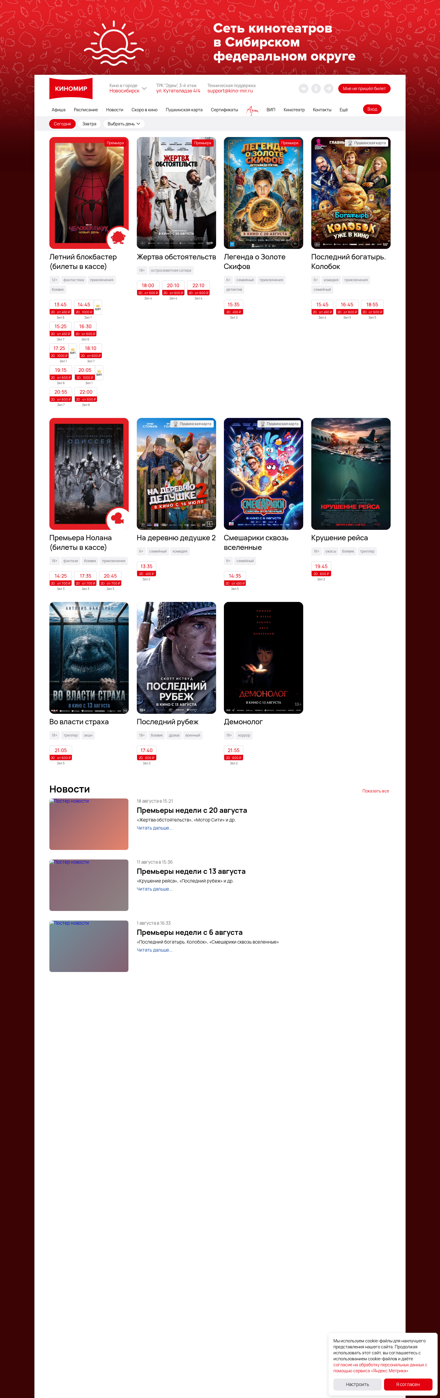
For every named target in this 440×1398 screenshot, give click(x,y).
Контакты (322, 109)
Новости (114, 109)
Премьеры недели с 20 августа (192, 810)
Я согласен (408, 1384)
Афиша (59, 109)
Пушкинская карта (184, 109)
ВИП (271, 109)
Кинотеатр (294, 109)
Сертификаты (224, 109)
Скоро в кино (144, 109)
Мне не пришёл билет (364, 88)
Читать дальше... (155, 827)
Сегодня (62, 124)
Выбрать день (121, 124)
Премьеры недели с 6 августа (190, 932)
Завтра (89, 124)
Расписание (86, 109)
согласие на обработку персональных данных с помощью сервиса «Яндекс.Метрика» (380, 1367)
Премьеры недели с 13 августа (191, 871)
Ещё (344, 109)
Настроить (357, 1384)
